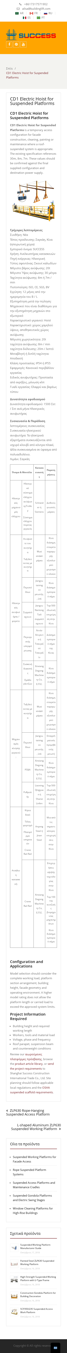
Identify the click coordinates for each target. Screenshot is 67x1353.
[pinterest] (16, 44)
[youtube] (23, 44)
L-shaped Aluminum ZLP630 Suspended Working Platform (36, 1127)
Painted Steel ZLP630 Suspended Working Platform (37, 1262)
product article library (29, 1064)
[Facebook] (9, 44)
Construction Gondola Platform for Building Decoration (38, 1294)
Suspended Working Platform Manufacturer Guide (35, 1246)
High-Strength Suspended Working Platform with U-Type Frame (38, 1278)
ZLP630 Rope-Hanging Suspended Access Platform (28, 1112)
